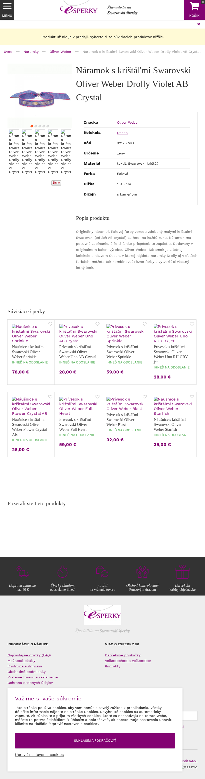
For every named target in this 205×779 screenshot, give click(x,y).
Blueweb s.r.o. (185, 760)
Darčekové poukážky (122, 655)
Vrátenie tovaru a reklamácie (33, 677)
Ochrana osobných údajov (30, 683)
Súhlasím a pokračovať (95, 740)
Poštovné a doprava (25, 666)
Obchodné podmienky (27, 672)
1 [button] (31, 126)
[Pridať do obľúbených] (50, 324)
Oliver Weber (128, 122)
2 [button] (35, 126)
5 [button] (47, 126)
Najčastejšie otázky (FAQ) (29, 655)
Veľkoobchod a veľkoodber (128, 661)
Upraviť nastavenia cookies (39, 754)
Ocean (122, 133)
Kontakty (112, 666)
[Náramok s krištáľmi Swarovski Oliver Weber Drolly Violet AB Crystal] (40, 96)
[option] (40, 96)
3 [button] (39, 126)
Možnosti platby (21, 661)
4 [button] (43, 126)
